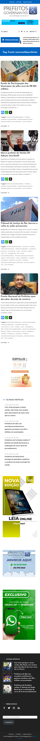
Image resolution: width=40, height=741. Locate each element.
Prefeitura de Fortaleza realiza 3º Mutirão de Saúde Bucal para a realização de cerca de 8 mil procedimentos (25, 688)
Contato (19, 2)
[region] (20, 723)
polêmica (12, 260)
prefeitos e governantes (8, 119)
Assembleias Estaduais (13, 246)
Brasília (32, 246)
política (19, 260)
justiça (3, 258)
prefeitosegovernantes (25, 119)
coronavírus (11, 251)
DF (6, 253)
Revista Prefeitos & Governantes (11, 121)
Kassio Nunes (10, 258)
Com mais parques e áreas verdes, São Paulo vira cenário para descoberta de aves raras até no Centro (25, 666)
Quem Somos (27, 2)
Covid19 (23, 251)
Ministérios (24, 258)
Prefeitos (27, 117)
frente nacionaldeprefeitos (14, 117)
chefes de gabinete (21, 249)
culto (2, 253)
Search (32, 31)
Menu (6, 32)
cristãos (29, 251)
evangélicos (12, 253)
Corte (18, 251)
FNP (18, 253)
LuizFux (18, 258)
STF (2, 265)
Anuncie (11, 2)
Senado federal (29, 262)
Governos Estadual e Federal (24, 256)
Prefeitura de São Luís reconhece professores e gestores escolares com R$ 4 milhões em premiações (24, 677)
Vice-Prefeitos (27, 121)
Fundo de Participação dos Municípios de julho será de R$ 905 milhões (18, 86)
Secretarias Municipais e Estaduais (12, 262)
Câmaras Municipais (7, 249)
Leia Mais (4, 126)
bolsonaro (25, 246)
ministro (31, 258)
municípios (4, 260)
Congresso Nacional (21, 324)
